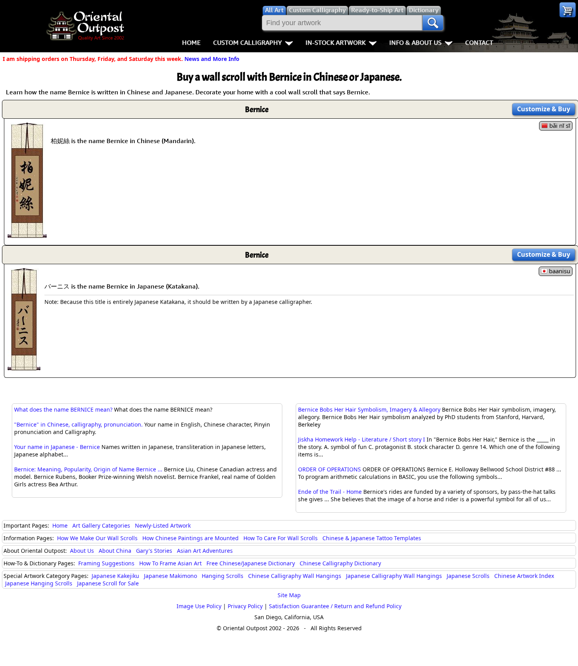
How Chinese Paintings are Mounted (190, 538)
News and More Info (211, 59)
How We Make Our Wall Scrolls (97, 538)
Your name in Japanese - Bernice (57, 447)
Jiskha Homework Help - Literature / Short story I (361, 439)
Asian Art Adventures (205, 550)
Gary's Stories (154, 550)
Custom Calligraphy (247, 42)
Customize (543, 109)
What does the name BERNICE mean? (63, 409)
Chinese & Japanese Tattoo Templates (371, 538)
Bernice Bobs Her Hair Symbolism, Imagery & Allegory (369, 409)
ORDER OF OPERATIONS (329, 469)
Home (191, 42)
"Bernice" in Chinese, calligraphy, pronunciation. (78, 424)
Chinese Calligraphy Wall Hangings (294, 576)
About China (115, 550)
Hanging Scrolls (222, 576)
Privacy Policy (245, 606)
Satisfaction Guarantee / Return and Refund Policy (335, 606)
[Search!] (433, 23)
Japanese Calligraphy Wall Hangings (394, 576)
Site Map (289, 595)
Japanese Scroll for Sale (108, 583)
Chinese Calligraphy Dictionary (340, 563)
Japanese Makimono (170, 576)
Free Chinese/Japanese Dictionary (250, 563)
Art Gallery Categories (101, 525)
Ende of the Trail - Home (330, 491)
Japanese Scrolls (468, 576)
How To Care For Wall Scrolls (280, 538)
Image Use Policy (199, 606)
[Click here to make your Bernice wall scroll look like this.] (27, 234)
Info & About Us (415, 42)
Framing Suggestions (106, 563)
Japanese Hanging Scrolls (38, 583)
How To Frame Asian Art (170, 563)
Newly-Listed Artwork (163, 525)
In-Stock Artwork (336, 42)
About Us (82, 550)
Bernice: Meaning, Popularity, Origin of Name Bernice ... (88, 469)
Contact (479, 42)
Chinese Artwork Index (524, 576)
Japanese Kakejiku (115, 576)
